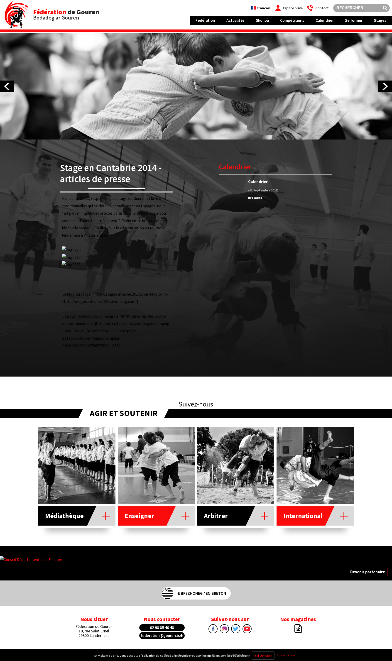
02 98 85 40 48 (162, 627)
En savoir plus (286, 655)
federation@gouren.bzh (162, 635)
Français (263, 8)
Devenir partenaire (367, 571)
